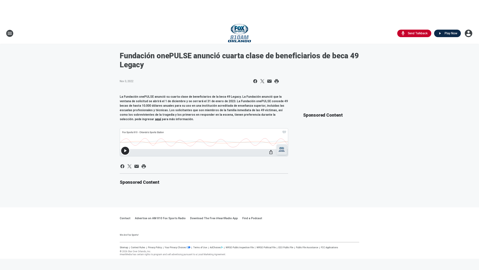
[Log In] (469, 33)
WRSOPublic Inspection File (240, 247)
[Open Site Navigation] (9, 33)
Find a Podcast (252, 218)
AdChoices (215, 247)
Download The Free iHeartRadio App (214, 218)
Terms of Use (200, 247)
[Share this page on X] (262, 81)
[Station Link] (239, 33)
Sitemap (124, 247)
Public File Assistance (307, 247)
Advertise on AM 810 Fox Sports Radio (160, 218)
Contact (125, 218)
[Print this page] (276, 81)
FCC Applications (329, 247)
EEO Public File (285, 247)
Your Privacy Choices (175, 247)
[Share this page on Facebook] (255, 81)
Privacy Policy (155, 247)
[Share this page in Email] (269, 81)
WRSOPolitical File (266, 247)
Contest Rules (138, 247)
